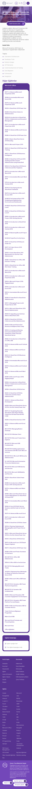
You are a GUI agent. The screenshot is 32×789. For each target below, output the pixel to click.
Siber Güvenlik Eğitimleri (8, 755)
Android (18, 748)
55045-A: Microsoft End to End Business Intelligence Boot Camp (14, 325)
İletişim (4, 682)
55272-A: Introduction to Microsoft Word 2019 (15, 271)
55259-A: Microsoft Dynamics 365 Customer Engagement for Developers (16, 595)
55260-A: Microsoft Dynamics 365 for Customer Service (15, 606)
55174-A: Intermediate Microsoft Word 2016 (16, 177)
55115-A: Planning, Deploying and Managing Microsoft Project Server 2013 (15, 528)
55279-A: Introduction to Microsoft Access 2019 (15, 194)
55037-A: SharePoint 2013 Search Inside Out (14, 242)
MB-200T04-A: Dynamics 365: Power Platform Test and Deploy (15, 601)
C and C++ (5, 701)
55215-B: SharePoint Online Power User (14, 478)
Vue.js (18, 735)
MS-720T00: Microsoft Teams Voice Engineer (15, 439)
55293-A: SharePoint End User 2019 (15, 419)
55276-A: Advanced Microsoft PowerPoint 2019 (13, 103)
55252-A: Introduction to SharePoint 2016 (15, 222)
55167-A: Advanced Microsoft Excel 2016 (15, 424)
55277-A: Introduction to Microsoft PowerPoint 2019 (15, 125)
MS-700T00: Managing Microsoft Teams (14, 567)
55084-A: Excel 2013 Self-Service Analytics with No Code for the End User (15, 508)
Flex (3, 757)
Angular (18, 733)
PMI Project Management (6, 749)
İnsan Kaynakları (20, 666)
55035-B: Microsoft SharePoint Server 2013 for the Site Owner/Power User (16, 406)
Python (4, 738)
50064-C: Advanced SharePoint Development (14, 401)
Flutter (18, 711)
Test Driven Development (20, 744)
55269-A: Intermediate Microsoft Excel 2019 (14, 98)
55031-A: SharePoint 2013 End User (15, 538)
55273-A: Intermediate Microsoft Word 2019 (16, 501)
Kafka (3, 722)
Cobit (18, 706)
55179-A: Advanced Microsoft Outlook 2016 (16, 367)
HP (17, 714)
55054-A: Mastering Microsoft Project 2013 (16, 233)
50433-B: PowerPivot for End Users (15, 238)
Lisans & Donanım (7, 674)
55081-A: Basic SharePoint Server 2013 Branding (14, 140)
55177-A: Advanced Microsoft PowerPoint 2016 (13, 93)
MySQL (18, 698)
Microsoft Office (14, 17)
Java (17, 695)
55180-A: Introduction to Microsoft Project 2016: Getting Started (15, 217)
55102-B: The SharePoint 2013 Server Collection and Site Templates (15, 167)
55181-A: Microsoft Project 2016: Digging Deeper (14, 282)
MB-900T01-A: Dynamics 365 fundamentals (13, 590)
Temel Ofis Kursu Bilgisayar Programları (13, 612)
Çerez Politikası (20, 679)
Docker (18, 709)
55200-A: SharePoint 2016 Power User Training (16, 149)
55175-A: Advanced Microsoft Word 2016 (15, 489)
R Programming (6, 741)
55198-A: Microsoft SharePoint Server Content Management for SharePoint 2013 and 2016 (16, 495)
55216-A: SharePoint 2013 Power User (15, 108)
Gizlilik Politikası (20, 674)
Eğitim (4, 671)
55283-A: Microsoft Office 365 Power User (15, 579)
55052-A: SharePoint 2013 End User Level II (15, 212)
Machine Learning (21, 755)
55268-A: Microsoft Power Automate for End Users (15, 552)
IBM (17, 717)
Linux (3, 725)
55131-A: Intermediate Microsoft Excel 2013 (16, 293)
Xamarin (4, 743)
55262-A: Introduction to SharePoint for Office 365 (15, 339)
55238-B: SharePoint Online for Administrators (14, 113)
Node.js (18, 730)
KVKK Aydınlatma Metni (22, 677)
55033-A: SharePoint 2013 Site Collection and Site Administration (15, 320)
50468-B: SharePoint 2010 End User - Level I (15, 206)
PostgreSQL (5, 695)
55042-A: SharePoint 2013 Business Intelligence (15, 356)
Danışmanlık (5, 669)
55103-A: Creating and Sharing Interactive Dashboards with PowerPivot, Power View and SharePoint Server (13, 333)
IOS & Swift (5, 752)
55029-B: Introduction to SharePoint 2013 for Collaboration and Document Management (16, 119)
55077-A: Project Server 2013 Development (13, 248)
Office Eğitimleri (9, 629)
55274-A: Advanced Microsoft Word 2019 (15, 372)
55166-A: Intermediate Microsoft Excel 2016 (16, 361)
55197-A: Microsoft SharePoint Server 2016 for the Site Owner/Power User (16, 534)
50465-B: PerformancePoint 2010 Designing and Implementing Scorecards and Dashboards (14, 200)
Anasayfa (4, 663)
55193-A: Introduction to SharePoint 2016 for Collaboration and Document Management (16, 384)
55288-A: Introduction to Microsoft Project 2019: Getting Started (15, 484)
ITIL (17, 719)
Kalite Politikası (20, 671)
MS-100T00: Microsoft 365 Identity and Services (15, 467)
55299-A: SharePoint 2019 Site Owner (16, 522)
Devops (4, 709)
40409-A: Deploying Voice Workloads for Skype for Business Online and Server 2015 (16, 573)
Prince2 (4, 735)
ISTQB (4, 719)
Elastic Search (6, 711)
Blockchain (19, 701)
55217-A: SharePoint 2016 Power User (15, 548)
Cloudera (4, 706)
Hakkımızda (19, 663)
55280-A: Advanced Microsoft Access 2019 (16, 130)
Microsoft (7, 17)
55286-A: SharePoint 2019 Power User (16, 135)
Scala (17, 741)
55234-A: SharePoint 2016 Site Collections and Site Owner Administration (13, 395)
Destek (4, 679)
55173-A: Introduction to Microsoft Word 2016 (15, 172)
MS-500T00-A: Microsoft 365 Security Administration (16, 456)
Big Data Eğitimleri (21, 752)
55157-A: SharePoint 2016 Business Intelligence (15, 154)
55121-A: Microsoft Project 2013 (14, 144)
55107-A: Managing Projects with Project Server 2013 (14, 304)
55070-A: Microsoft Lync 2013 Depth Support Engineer (15, 543)
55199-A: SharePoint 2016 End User (15, 389)
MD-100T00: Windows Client (13, 434)
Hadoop (4, 714)
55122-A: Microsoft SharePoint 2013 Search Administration (15, 309)
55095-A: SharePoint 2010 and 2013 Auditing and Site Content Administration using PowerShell (15, 161)
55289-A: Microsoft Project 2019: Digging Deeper (14, 377)
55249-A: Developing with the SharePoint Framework (13, 188)
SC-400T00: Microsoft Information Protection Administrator (15, 462)
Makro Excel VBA (10, 616)
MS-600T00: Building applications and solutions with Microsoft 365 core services (16, 450)
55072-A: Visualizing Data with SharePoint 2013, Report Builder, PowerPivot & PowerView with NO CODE (14, 413)
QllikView (18, 738)
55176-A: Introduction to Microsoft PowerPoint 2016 (15, 277)
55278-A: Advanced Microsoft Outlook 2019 (16, 345)
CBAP (17, 703)
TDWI (3, 717)
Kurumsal (4, 666)
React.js (4, 733)
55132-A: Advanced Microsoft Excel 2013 (15, 350)
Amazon (4, 698)
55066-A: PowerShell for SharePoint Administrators (15, 298)
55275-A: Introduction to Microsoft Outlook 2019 (15, 228)
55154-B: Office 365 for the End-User (15, 562)
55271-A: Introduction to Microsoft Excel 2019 (15, 518)
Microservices (20, 725)
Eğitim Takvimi (6, 677)
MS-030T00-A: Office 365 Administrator (12, 558)
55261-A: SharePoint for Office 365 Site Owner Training (15, 266)
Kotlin (18, 722)
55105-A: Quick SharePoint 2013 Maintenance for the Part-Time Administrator (14, 254)
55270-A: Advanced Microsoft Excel (15, 513)
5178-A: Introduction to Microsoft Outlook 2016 (14, 183)
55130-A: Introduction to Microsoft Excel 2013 (15, 287)
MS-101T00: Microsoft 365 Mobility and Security (15, 473)
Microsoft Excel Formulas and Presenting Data (13, 621)
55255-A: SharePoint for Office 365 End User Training (15, 260)
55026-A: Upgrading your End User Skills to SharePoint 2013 (15, 314)
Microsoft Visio (9, 625)
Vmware (4, 730)
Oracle (4, 693)
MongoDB (19, 727)
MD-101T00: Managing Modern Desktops (13, 429)
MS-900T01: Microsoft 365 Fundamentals (12, 444)
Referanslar (19, 669)
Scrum (4, 703)
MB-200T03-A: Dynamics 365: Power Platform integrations (15, 585)
